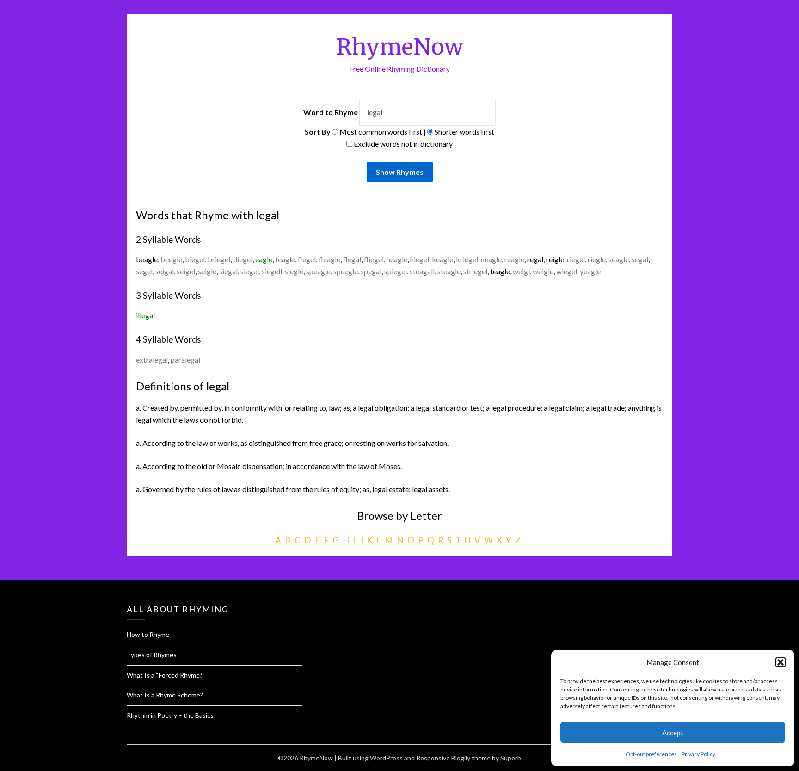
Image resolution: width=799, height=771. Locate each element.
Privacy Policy (698, 754)
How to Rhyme (148, 634)
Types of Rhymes (152, 655)
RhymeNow (399, 47)
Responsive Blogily (443, 758)
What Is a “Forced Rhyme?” (166, 675)
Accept (672, 732)
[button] (780, 662)
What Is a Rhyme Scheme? (165, 695)
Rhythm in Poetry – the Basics (170, 715)
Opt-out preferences (651, 754)
